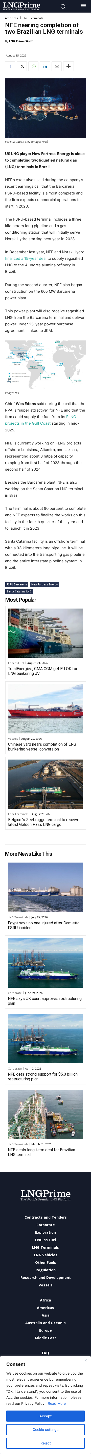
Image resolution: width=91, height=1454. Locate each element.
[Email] (57, 66)
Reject (45, 1443)
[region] (45, 1405)
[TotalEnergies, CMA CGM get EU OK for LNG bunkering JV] (45, 633)
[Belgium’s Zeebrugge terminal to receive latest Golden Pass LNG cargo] (45, 784)
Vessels (13, 738)
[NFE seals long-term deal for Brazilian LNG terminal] (45, 1114)
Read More (57, 1403)
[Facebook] (10, 66)
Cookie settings (46, 1429)
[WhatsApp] (33, 66)
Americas (11, 18)
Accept (45, 1416)
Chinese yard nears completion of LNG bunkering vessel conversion (42, 746)
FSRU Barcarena (17, 584)
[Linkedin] (45, 66)
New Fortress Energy (44, 584)
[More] (68, 66)
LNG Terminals (33, 18)
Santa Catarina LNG (19, 591)
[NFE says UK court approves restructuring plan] (45, 963)
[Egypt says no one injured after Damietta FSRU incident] (45, 887)
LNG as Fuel (16, 663)
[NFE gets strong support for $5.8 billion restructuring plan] (45, 1038)
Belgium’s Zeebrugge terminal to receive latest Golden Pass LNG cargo (43, 822)
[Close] (86, 1360)
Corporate (15, 992)
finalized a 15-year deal (26, 258)
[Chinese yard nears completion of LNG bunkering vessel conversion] (45, 708)
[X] (22, 66)
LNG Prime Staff (21, 41)
